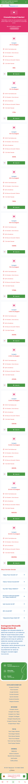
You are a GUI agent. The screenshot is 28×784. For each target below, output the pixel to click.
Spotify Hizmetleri (14, 696)
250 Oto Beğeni (14, 178)
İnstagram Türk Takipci (14, 711)
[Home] (13, 781)
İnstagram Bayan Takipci (14, 723)
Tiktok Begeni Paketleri (14, 733)
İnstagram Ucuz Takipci (14, 714)
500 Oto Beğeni (14, 222)
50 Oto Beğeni (14, 89)
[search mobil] (19, 782)
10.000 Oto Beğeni (14, 445)
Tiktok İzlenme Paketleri (14, 736)
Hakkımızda (14, 751)
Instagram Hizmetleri (14, 687)
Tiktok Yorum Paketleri (14, 738)
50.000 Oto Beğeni (14, 534)
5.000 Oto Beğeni (14, 400)
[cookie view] (4, 776)
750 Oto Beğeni (14, 267)
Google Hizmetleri (14, 692)
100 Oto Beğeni (14, 133)
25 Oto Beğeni (14, 44)
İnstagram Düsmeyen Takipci (14, 721)
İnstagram (14, 43)
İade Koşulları (14, 758)
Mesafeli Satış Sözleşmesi (14, 756)
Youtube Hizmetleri (14, 694)
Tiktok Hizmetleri (14, 689)
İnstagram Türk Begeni (14, 716)
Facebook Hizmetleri (14, 699)
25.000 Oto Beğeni (14, 489)
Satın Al (17, 74)
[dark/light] (25, 782)
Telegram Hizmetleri (14, 701)
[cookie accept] (24, 776)
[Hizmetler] (2, 782)
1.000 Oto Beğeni (14, 311)
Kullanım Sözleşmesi (14, 753)
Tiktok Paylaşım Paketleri (14, 743)
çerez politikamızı (14, 775)
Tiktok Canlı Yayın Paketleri (14, 741)
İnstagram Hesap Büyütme (14, 718)
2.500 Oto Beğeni (14, 356)
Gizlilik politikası (14, 760)
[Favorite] (7, 782)
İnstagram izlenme (14, 709)
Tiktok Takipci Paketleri (14, 731)
